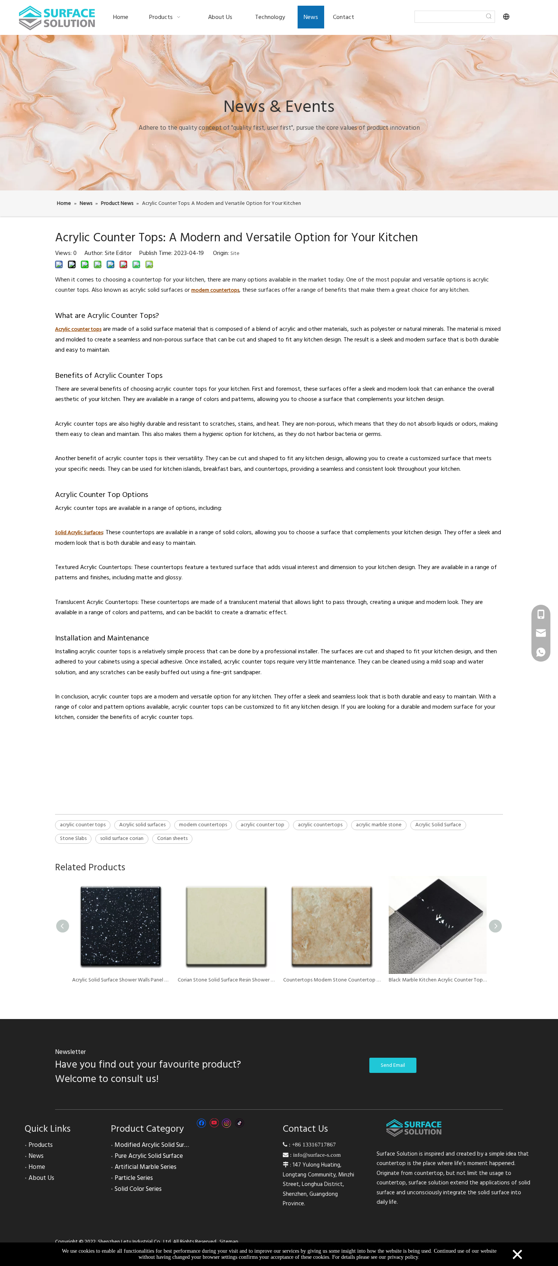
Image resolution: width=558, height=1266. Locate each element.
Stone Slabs (73, 838)
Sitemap (228, 1242)
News (36, 1156)
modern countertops (203, 825)
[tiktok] (239, 1123)
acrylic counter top (262, 825)
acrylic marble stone (379, 825)
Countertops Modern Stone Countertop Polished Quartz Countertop (332, 980)
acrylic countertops (320, 825)
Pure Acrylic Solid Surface (149, 1156)
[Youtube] (214, 1123)
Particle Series (134, 1178)
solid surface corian (121, 838)
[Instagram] (227, 1123)
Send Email (393, 1065)
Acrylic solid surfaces (142, 825)
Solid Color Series (138, 1189)
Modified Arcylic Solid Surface (155, 1145)
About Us (41, 1178)
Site (235, 253)
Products (40, 1145)
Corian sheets (172, 838)
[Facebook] (201, 1123)
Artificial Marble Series (146, 1167)
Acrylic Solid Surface (438, 825)
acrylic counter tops (83, 825)
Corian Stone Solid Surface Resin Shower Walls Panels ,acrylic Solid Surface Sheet (227, 980)
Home (36, 1167)
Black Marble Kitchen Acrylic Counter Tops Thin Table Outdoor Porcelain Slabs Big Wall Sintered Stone (438, 980)
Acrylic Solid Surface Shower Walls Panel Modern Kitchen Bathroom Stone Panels (121, 980)
